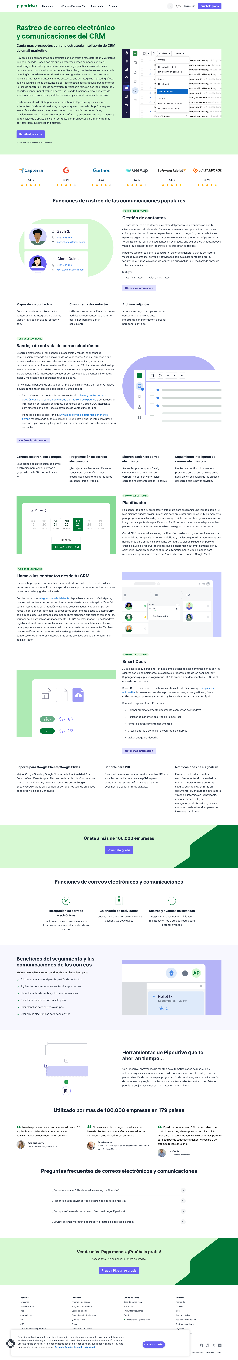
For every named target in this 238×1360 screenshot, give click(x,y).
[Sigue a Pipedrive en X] (213, 1346)
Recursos (95, 6)
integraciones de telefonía (54, 598)
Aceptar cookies (154, 1344)
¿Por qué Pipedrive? (72, 6)
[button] (10, 1343)
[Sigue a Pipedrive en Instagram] (207, 1346)
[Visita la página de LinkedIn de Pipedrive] (219, 1346)
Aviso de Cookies (64, 1347)
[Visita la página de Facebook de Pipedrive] (201, 1346)
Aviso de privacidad (84, 1347)
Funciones (47, 6)
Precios (113, 6)
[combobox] (178, 6)
